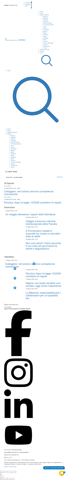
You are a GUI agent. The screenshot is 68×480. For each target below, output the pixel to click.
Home (9, 129)
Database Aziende (12, 132)
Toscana (45, 41)
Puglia (45, 36)
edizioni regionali (44, 15)
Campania (46, 21)
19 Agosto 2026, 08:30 (10, 199)
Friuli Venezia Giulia (48, 25)
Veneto (45, 48)
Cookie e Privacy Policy (10, 466)
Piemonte (45, 34)
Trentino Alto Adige (48, 43)
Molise (45, 33)
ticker (26, 6)
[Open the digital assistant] (61, 473)
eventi (41, 13)
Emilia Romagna (47, 23)
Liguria (45, 28)
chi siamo (27, 2)
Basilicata (45, 18)
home (41, 11)
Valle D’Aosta (46, 46)
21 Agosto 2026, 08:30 (10, 188)
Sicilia (44, 39)
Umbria (45, 44)
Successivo (60, 177)
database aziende (44, 49)
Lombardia (46, 29)
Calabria (45, 20)
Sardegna (45, 38)
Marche (45, 31)
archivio (42, 51)
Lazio (44, 26)
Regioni (9, 134)
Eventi (9, 130)
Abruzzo (45, 16)
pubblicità (27, 4)
